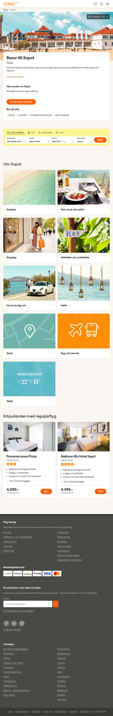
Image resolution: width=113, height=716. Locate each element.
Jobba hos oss (10, 541)
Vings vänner (9, 694)
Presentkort (8, 653)
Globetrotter (73, 711)
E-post (6, 598)
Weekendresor (64, 653)
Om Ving (7, 532)
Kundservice (63, 532)
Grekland (61, 681)
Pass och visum (64, 546)
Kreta (59, 671)
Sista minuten (63, 649)
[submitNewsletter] (55, 604)
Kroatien (61, 694)
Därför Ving (8, 550)
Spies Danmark (47, 711)
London (60, 662)
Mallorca (61, 667)
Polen (10, 62)
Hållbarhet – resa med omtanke (17, 536)
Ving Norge (36, 711)
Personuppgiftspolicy (22, 711)
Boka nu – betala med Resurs (16, 690)
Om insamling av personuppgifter (18, 610)
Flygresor (61, 658)
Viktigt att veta (63, 536)
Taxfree (6, 658)
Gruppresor (8, 667)
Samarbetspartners (12, 671)
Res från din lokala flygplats (16, 649)
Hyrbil (6, 676)
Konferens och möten (13, 662)
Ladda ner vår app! (12, 629)
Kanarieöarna (63, 676)
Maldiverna (62, 690)
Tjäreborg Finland (61, 711)
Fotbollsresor (9, 681)
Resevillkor (62, 541)
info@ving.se (84, 711)
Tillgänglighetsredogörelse (69, 559)
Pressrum (7, 546)
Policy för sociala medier (68, 555)
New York (61, 685)
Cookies (10, 711)
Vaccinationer (63, 550)
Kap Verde (62, 699)
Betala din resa (10, 685)
